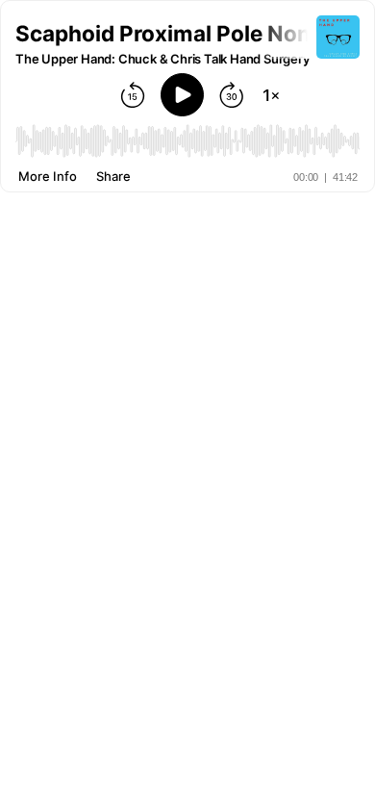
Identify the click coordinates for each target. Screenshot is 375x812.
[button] (165, 33)
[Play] (182, 94)
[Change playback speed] (271, 95)
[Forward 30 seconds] (231, 95)
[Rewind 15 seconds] (132, 95)
